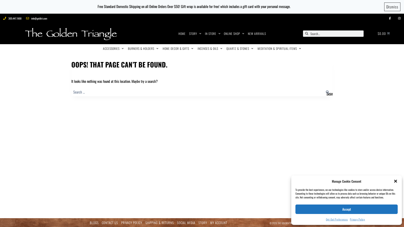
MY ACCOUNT (218, 222)
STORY (193, 33)
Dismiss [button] (392, 6)
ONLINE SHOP (232, 33)
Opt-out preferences (337, 219)
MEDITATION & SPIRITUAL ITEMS (277, 48)
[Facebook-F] (390, 18)
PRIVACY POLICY (131, 222)
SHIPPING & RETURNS (159, 222)
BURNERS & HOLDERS (141, 48)
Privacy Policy (357, 219)
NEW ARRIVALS (257, 33)
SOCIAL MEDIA (186, 222)
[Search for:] (202, 92)
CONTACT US (110, 222)
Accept (346, 209)
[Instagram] (399, 18)
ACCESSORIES (111, 48)
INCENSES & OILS (208, 48)
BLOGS (94, 222)
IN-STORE (210, 33)
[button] (395, 181)
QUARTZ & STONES (237, 48)
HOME (182, 33)
